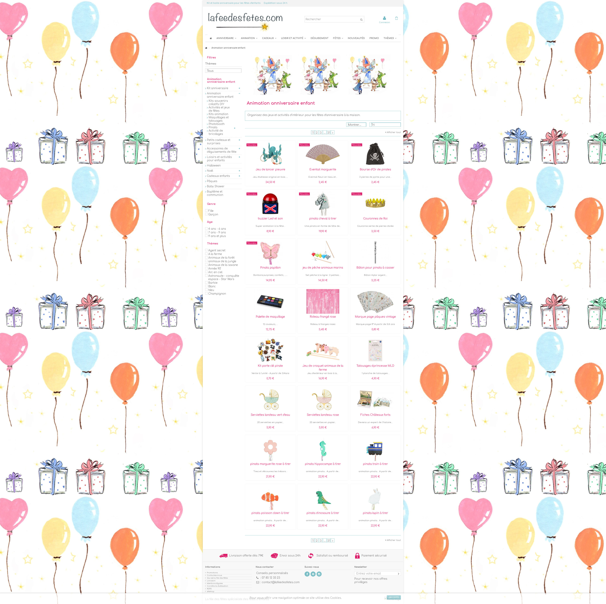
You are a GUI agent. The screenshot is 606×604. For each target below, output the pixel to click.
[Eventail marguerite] (323, 154)
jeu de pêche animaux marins (323, 267)
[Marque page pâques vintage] (375, 301)
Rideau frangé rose (323, 316)
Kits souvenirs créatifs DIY (218, 102)
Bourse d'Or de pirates (375, 169)
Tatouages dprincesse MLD (375, 365)
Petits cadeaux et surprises (218, 142)
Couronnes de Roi (375, 218)
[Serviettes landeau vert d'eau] (270, 399)
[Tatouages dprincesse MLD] (375, 350)
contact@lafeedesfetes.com (281, 582)
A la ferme (215, 254)
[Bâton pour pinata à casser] (375, 252)
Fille (211, 210)
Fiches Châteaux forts (375, 414)
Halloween (214, 165)
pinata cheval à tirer (322, 218)
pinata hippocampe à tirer (323, 463)
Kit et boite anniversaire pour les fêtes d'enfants (234, 3)
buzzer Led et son (270, 218)
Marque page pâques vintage (375, 316)
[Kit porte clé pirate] (270, 350)
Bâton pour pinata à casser (375, 267)
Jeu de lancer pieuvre (270, 169)
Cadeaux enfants (218, 176)
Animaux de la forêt (221, 257)
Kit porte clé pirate (270, 365)
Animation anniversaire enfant (220, 95)
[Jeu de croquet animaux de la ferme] (323, 350)
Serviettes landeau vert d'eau (270, 414)
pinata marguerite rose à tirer (270, 463)
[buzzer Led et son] (270, 203)
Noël (210, 170)
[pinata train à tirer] (375, 448)
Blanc (212, 286)
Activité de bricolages (216, 132)
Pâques (212, 181)
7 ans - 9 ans (217, 232)
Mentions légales (215, 583)
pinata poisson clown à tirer (270, 513)
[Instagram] (319, 574)
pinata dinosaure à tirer (322, 513)
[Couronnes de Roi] (375, 203)
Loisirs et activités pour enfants (219, 159)
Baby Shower (215, 186)
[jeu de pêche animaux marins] (323, 252)
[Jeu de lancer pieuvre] (270, 154)
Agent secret (216, 250)
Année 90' (214, 268)
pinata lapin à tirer (375, 513)
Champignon (217, 293)
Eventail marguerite (322, 169)
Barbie (212, 282)
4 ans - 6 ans (217, 228)
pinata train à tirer (375, 463)
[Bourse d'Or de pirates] (375, 154)
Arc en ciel (215, 272)
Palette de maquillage (270, 316)
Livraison (211, 580)
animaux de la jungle (222, 261)
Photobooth (217, 124)
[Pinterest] (313, 574)
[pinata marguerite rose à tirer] (270, 448)
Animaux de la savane (223, 265)
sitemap (210, 591)
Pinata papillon (270, 267)
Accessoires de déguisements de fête (221, 150)
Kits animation (218, 114)
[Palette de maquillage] (270, 301)
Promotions (212, 572)
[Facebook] (307, 574)
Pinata (213, 127)
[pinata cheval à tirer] (323, 203)
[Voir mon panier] (396, 18)
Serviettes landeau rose (323, 414)
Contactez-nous (214, 575)
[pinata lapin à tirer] (375, 497)
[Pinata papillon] (270, 252)
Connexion (384, 22)
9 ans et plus (217, 236)
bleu (211, 290)
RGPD (209, 588)
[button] (338, 38)
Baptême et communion (215, 193)
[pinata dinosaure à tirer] (323, 497)
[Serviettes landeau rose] (323, 399)
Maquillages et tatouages (219, 119)
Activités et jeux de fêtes (219, 109)
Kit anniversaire (217, 88)
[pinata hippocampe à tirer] (323, 448)
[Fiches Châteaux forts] (375, 399)
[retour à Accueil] (206, 48)
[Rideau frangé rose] (323, 301)
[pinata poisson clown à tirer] (270, 497)
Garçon (213, 214)
